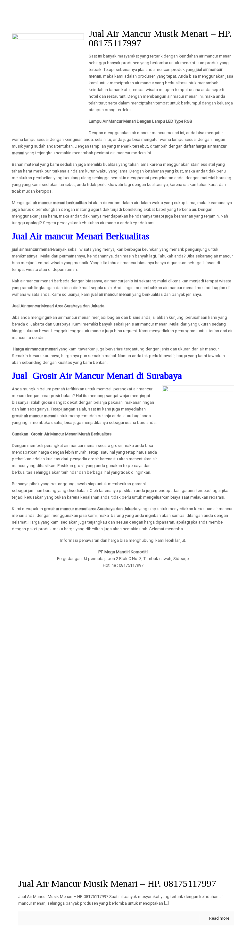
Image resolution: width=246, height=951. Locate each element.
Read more (219, 918)
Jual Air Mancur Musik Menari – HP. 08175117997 (117, 883)
